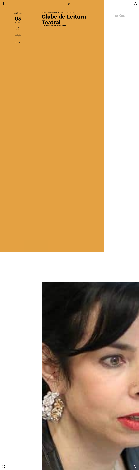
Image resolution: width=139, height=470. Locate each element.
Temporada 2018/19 (53, 12)
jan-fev (63, 12)
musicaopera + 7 (72, 12)
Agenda (44, 12)
